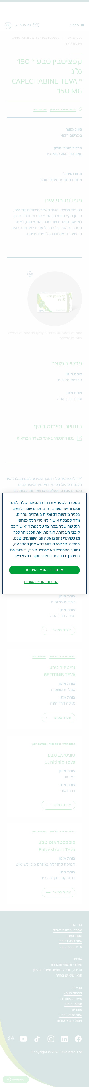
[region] (44, 543)
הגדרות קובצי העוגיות (41, 582)
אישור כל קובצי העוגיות (44, 570)
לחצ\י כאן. (22, 556)
